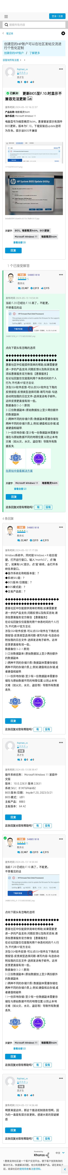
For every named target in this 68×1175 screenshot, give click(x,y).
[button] (61, 69)
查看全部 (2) (20, 488)
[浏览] (5, 16)
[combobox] (34, 24)
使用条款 (24, 1168)
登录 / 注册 (57, 16)
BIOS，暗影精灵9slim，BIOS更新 (32, 230)
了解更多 (34, 53)
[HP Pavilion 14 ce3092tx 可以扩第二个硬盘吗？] (24, 60)
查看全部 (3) (19, 242)
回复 (13, 250)
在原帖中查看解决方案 (19, 471)
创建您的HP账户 (14, 53)
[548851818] (11, 278)
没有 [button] (48, 507)
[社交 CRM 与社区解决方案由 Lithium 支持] (41, 1154)
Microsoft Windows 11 (26, 236)
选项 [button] (63, 33)
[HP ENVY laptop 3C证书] (21, 60)
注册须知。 (37, 1168)
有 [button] (38, 507)
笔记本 (9, 33)
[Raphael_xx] (10, 72)
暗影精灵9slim (49, 236)
